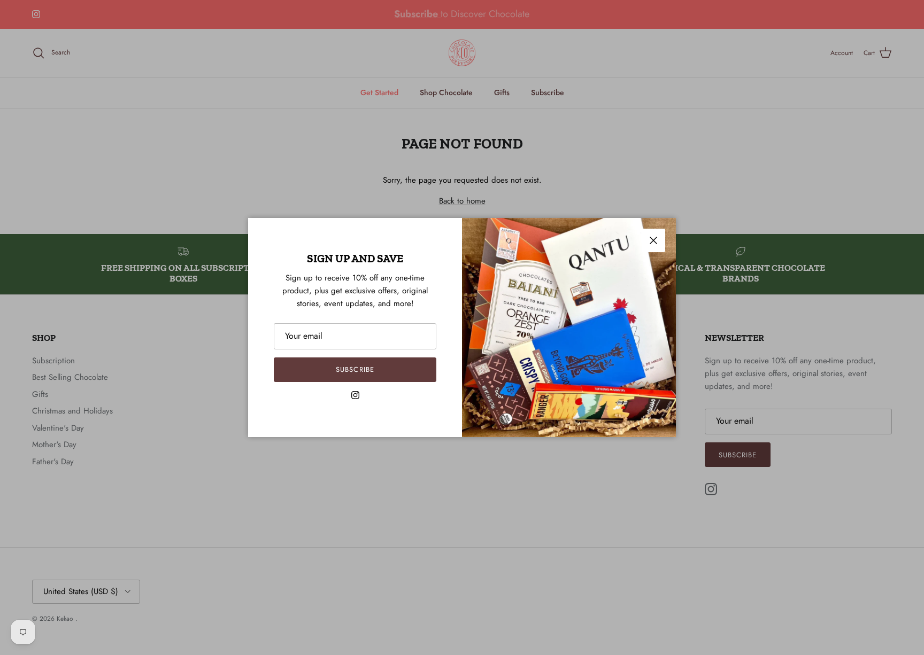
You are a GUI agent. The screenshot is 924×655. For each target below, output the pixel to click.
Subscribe (355, 369)
